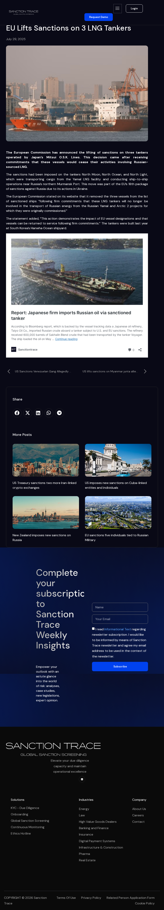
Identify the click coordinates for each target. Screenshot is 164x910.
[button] (17, 412)
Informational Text (117, 629)
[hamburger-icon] (117, 8)
